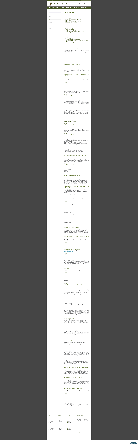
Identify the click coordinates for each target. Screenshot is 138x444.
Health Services (51, 430)
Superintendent (51, 421)
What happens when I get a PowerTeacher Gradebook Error (72, 32)
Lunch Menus (60, 421)
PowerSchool (52, 0)
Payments (69, 421)
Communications (51, 429)
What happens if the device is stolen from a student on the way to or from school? (74, 31)
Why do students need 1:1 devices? (69, 38)
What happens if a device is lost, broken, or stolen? (71, 30)
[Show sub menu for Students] (79, 8)
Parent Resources (51, 14)
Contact (59, 434)
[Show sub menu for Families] (75, 8)
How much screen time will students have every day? (71, 22)
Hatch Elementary (79, 418)
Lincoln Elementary (86, 417)
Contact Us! (134, 443)
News (68, 420)
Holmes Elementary (79, 419)
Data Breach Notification (52, 25)
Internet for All (50, 17)
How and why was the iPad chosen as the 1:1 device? (71, 18)
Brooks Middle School (79, 424)
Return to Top (65, 63)
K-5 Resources (60, 417)
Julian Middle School (86, 424)
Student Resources (51, 13)
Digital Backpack (70, 417)
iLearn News (50, 22)
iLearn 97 (50, 11)
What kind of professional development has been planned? (72, 36)
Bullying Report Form (61, 420)
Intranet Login (56, 0)
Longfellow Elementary (86, 418)
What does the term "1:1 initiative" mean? (70, 29)
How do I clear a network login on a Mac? (70, 20)
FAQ (49, 19)
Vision (50, 417)
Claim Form (50, 28)
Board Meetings (60, 428)
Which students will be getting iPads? (69, 37)
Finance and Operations (52, 428)
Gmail (59, 0)
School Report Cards (51, 420)
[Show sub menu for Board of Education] (71, 8)
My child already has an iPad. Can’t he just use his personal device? (72, 27)
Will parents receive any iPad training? (69, 42)
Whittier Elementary (86, 420)
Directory (50, 422)
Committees (60, 429)
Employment (48, 0)
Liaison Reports (60, 430)
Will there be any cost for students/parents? (70, 46)
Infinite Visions (62, 0)
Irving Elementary (79, 420)
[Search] (90, 0)
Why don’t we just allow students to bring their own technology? (72, 39)
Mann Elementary (86, 419)
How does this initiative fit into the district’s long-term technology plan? (73, 21)
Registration (69, 422)
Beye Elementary (78, 417)
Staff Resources (50, 16)
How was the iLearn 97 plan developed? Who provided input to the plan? (73, 23)
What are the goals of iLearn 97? (69, 28)
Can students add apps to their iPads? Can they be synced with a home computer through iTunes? (76, 17)
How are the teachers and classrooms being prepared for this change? (73, 19)
